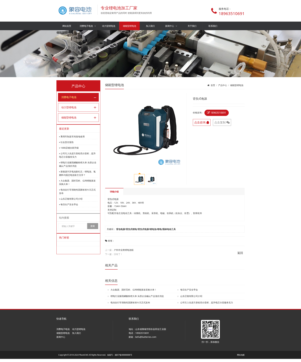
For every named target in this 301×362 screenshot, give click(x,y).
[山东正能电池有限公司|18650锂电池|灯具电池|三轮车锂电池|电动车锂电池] (75, 9)
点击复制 (220, 122)
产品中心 (222, 85)
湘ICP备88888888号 (123, 355)
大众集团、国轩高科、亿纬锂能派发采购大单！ (134, 289)
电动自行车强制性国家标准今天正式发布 (130, 302)
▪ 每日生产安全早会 (68, 204)
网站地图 (241, 355)
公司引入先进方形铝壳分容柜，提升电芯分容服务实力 (206, 302)
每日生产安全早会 (189, 289)
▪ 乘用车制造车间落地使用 (72, 136)
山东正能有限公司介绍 (191, 296)
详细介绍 (114, 191)
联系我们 (213, 25)
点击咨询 (200, 122)
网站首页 (66, 25)
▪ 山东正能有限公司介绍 (70, 198)
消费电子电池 (86, 25)
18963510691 (218, 112)
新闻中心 (169, 25)
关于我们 (192, 25)
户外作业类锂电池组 (124, 249)
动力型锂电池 (108, 25)
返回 (240, 253)
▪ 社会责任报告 (66, 142)
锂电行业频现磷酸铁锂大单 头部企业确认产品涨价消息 (137, 296)
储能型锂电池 (129, 25)
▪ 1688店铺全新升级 (69, 147)
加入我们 (150, 25)
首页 (213, 85)
